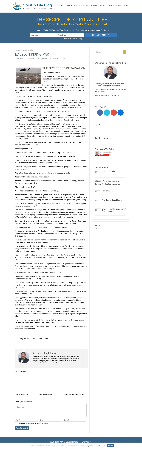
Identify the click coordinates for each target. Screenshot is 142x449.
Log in (97, 228)
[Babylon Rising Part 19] (26, 383)
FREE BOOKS (83, 6)
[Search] (124, 52)
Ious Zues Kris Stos (46, 394)
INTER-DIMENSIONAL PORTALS (74, 394)
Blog (126, 6)
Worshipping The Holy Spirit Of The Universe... (114, 210)
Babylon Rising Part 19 (22, 394)
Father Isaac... (107, 191)
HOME (61, 6)
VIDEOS (119, 6)
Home (52, 442)
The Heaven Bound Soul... (112, 200)
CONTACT (110, 6)
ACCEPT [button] (110, 446)
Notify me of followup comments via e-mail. (33, 423)
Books (102, 6)
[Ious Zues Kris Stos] (50, 383)
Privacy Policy (85, 442)
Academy (93, 6)
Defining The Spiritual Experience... (108, 184)
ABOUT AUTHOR (71, 6)
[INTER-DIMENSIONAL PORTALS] (74, 383)
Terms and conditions (69, 442)
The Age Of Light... (109, 171)
